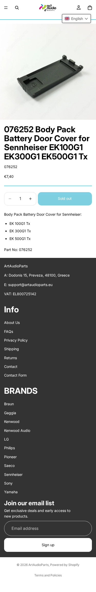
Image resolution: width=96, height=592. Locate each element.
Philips (9, 448)
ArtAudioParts (38, 565)
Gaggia (10, 413)
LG (6, 439)
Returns (10, 357)
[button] (76, 18)
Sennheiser (13, 474)
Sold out (65, 198)
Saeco (9, 465)
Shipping (11, 349)
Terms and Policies (48, 575)
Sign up (48, 545)
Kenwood (11, 421)
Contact (10, 366)
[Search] (17, 7)
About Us (12, 322)
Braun (9, 404)
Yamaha (11, 492)
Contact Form (15, 375)
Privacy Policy (16, 340)
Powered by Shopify (64, 565)
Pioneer (10, 457)
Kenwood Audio (17, 430)
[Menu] (6, 8)
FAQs (8, 331)
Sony (8, 483)
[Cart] (89, 7)
